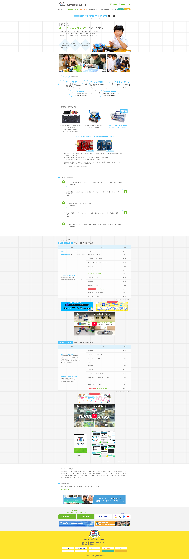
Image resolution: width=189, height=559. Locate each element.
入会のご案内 (99, 9)
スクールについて (62, 9)
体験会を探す (114, 9)
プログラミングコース (73, 9)
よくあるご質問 (91, 9)
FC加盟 (127, 9)
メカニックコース (83, 9)
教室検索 (115, 4)
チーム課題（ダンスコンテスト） (105, 289)
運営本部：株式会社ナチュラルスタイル (93, 542)
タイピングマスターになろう (95, 273)
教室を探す (106, 9)
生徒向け (120, 9)
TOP (68, 548)
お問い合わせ (126, 4)
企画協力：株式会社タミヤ (89, 544)
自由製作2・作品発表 (102, 388)
